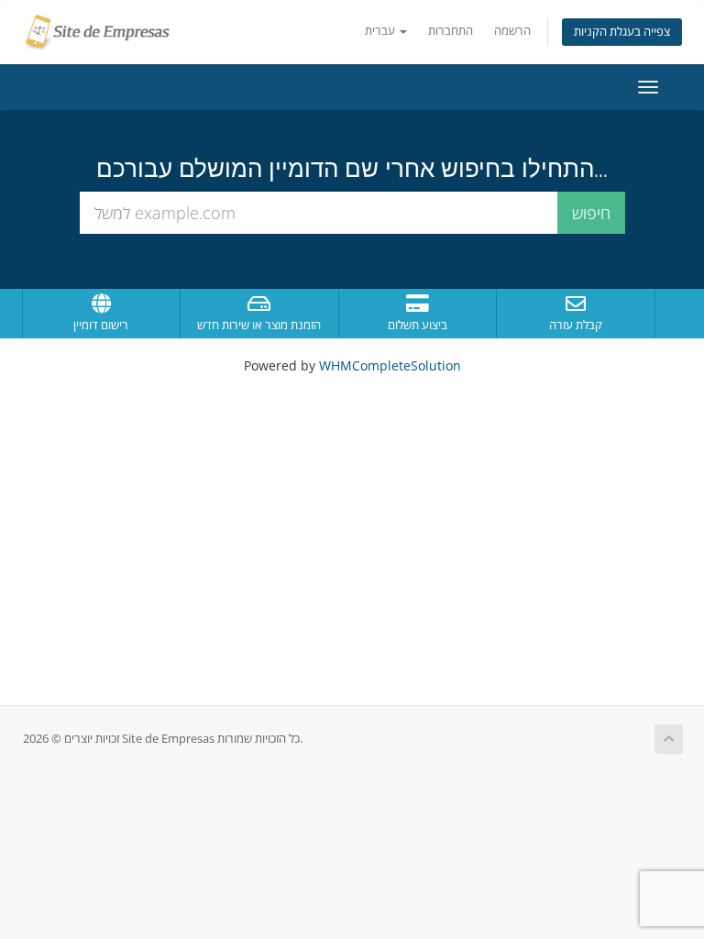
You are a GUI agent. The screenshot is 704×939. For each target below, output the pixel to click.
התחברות (450, 31)
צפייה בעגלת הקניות (622, 31)
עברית (381, 31)
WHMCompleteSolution (390, 365)
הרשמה (512, 31)
